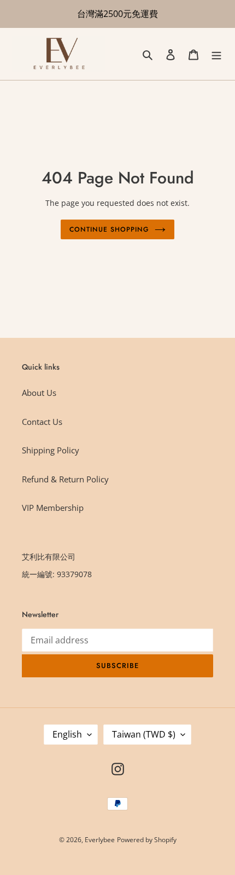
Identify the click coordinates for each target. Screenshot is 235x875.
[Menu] (216, 54)
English (67, 734)
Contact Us (42, 421)
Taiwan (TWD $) (143, 734)
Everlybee (100, 839)
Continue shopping (109, 229)
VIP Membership (53, 507)
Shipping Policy (50, 450)
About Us (39, 392)
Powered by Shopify (147, 839)
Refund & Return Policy (65, 479)
